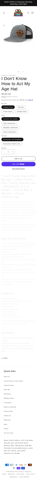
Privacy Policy (8, 411)
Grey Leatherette (9, 123)
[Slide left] (14, 72)
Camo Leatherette (9, 132)
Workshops (7, 394)
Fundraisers (8, 402)
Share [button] (5, 358)
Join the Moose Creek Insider (13, 381)
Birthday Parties (9, 398)
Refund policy (11, 474)
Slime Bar (7, 389)
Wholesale (7, 420)
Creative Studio (9, 385)
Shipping (3, 96)
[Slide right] (23, 72)
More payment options (18, 168)
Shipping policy (13, 476)
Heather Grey (8, 107)
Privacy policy (20, 474)
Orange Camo (22, 111)
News (5, 424)
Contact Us (7, 415)
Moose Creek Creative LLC (17, 471)
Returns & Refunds (10, 407)
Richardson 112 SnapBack (12, 139)
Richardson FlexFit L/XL (11, 144)
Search (6, 428)
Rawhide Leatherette (10, 127)
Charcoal (21, 107)
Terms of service (30, 474)
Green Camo (7, 111)
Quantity (3, 148)
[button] (4, 13)
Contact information (24, 476)
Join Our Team (8, 433)
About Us (7, 376)
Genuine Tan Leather (10, 119)
